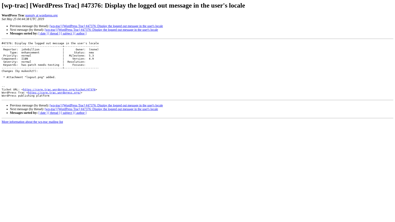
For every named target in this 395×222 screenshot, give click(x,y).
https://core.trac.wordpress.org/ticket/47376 (59, 89)
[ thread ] (54, 33)
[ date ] (43, 33)
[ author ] (80, 33)
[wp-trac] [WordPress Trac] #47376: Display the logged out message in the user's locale (106, 26)
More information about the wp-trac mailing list (32, 122)
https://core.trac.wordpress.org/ (54, 92)
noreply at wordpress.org (41, 15)
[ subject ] (67, 33)
